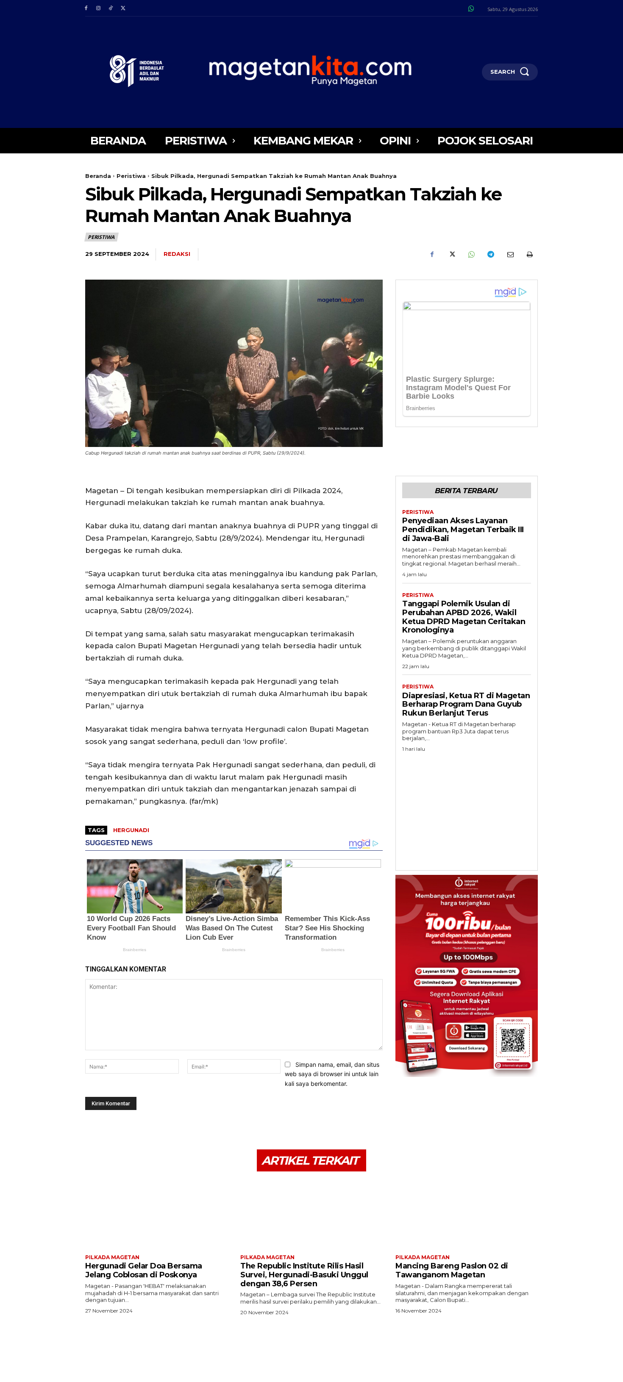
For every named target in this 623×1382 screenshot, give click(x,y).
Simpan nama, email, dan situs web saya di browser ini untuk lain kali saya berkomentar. (332, 1074)
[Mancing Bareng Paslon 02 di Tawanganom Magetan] (466, 1214)
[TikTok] (110, 8)
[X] (123, 8)
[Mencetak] (529, 254)
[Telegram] (490, 254)
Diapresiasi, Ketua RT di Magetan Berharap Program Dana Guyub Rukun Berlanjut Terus (466, 704)
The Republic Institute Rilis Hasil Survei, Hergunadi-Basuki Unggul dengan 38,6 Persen (304, 1274)
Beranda (98, 175)
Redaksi (177, 253)
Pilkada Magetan (112, 1257)
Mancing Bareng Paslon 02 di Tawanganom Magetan (451, 1270)
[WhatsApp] (470, 254)
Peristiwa (131, 175)
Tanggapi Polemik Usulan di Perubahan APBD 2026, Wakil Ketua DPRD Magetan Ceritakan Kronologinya (463, 617)
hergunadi (131, 830)
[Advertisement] (466, 809)
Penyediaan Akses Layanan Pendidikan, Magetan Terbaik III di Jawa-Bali (463, 529)
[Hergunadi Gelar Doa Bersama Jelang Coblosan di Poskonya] (156, 1214)
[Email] (509, 254)
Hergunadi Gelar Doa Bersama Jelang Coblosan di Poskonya (143, 1270)
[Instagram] (98, 8)
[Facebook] (86, 8)
